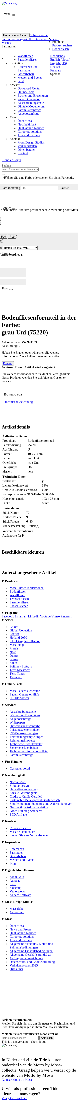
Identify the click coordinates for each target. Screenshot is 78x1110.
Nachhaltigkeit (27, 124)
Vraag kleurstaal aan (14, 1098)
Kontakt (23, 153)
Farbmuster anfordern (15, 35)
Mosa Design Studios (31, 142)
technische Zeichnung (19, 401)
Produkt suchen (62, 45)
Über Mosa (25, 120)
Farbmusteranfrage (29, 110)
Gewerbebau (26, 74)
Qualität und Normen (31, 128)
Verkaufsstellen (27, 146)
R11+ (13, 236)
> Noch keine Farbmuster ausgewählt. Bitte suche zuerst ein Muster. (30, 38)
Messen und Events (30, 77)
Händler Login (11, 160)
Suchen (64, 188)
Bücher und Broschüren (33, 95)
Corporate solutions (30, 131)
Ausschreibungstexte (31, 102)
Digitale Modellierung (31, 106)
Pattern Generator (29, 99)
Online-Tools (26, 92)
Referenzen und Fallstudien (28, 68)
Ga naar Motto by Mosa (17, 1079)
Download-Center (29, 88)
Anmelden (47, 1037)
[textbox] (20, 169)
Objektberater (26, 149)
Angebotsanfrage (28, 113)
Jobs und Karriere (29, 135)
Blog (21, 81)
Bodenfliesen (60, 49)
